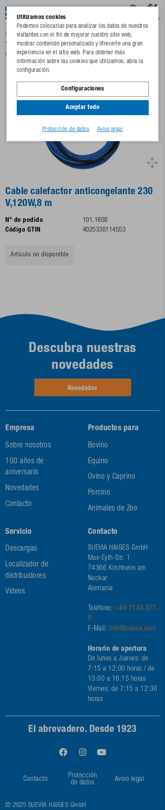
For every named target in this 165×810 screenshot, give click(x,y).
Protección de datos (65, 130)
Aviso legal (110, 130)
